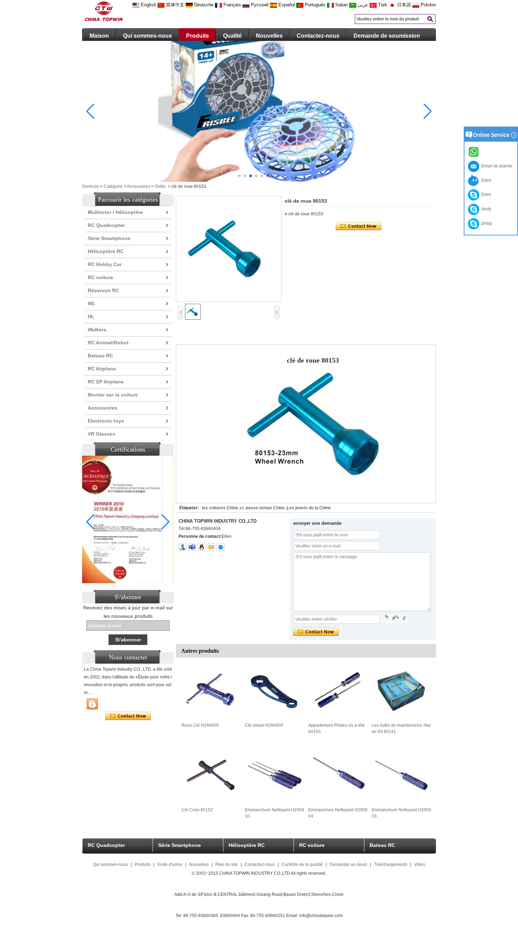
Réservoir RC (103, 290)
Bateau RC (100, 355)
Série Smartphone (109, 238)
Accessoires (138, 186)
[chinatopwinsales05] (192, 547)
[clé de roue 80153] (229, 249)
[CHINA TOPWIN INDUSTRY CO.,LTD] (104, 19)
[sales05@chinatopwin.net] (211, 547)
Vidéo (419, 864)
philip (485, 223)
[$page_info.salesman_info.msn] (182, 547)
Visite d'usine (170, 864)
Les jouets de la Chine (309, 507)
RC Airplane (102, 368)
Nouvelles (269, 36)
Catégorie (113, 186)
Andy (485, 209)
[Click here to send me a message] (474, 151)
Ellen (485, 180)
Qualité (232, 36)
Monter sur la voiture (113, 395)
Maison (99, 36)
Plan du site (226, 864)
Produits (197, 36)
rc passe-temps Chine (262, 507)
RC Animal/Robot (108, 342)
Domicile (90, 186)
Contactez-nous (318, 36)
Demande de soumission (386, 36)
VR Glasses (101, 434)
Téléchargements (390, 864)
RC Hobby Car (105, 264)
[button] (239, 175)
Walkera (97, 329)
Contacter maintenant (128, 716)
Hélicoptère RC (106, 251)
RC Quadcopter (106, 225)
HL (91, 316)
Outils (160, 186)
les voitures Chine (220, 507)
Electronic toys (106, 421)
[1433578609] (201, 547)
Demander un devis (348, 864)
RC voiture (100, 277)
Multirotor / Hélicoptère (115, 212)
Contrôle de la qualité (302, 864)
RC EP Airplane (106, 382)
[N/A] (220, 547)
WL (91, 303)
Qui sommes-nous (147, 36)
